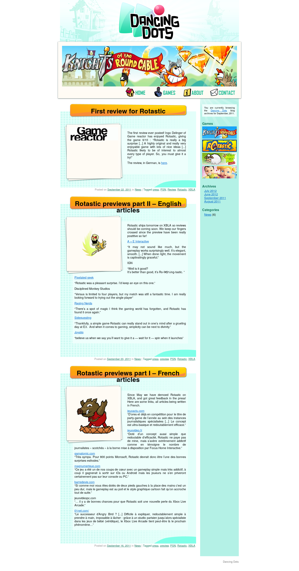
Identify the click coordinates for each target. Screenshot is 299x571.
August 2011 (212, 201)
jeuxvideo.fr (134, 430)
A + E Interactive (138, 241)
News (138, 189)
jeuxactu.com (135, 410)
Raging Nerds (83, 303)
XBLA (191, 189)
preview (164, 359)
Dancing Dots (219, 110)
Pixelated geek (84, 277)
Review (172, 189)
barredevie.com (84, 482)
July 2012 (210, 191)
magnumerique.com (87, 466)
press (156, 189)
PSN (163, 189)
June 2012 (211, 194)
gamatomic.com (84, 453)
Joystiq (78, 332)
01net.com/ (81, 510)
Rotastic (182, 189)
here (164, 163)
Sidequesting (82, 317)
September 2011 (215, 198)
